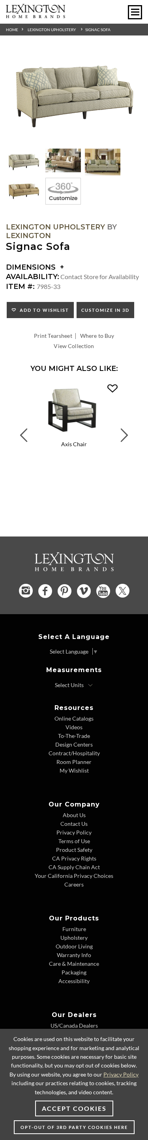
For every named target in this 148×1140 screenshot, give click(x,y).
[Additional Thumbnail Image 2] (63, 160)
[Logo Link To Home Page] (35, 15)
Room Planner (74, 761)
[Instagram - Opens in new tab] (26, 591)
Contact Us (74, 823)
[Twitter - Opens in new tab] (122, 591)
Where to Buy (97, 335)
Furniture (74, 929)
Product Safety (74, 849)
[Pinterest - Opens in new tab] (64, 591)
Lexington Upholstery (52, 29)
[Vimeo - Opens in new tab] (84, 591)
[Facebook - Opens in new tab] (45, 591)
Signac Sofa (98, 29)
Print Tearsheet (53, 335)
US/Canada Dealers (74, 1025)
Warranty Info (74, 955)
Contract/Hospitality (74, 753)
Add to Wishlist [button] (43, 310)
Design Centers (74, 744)
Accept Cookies (74, 1108)
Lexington (28, 235)
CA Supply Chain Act (74, 867)
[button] (112, 389)
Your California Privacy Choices (74, 875)
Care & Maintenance (74, 963)
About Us (74, 815)
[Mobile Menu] (135, 12)
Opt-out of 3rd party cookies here (74, 1127)
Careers (74, 884)
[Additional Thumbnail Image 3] (102, 162)
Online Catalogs (74, 718)
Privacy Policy (74, 832)
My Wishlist (74, 770)
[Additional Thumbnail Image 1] (23, 162)
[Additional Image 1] (74, 97)
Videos (74, 727)
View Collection (74, 346)
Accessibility (74, 981)
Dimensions (32, 267)
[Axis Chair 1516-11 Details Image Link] (74, 435)
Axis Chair (74, 444)
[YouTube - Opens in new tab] (103, 591)
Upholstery (74, 937)
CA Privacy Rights (74, 858)
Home (12, 29)
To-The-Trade (74, 735)
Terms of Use (74, 841)
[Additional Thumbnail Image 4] (23, 191)
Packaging (74, 972)
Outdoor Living (74, 946)
